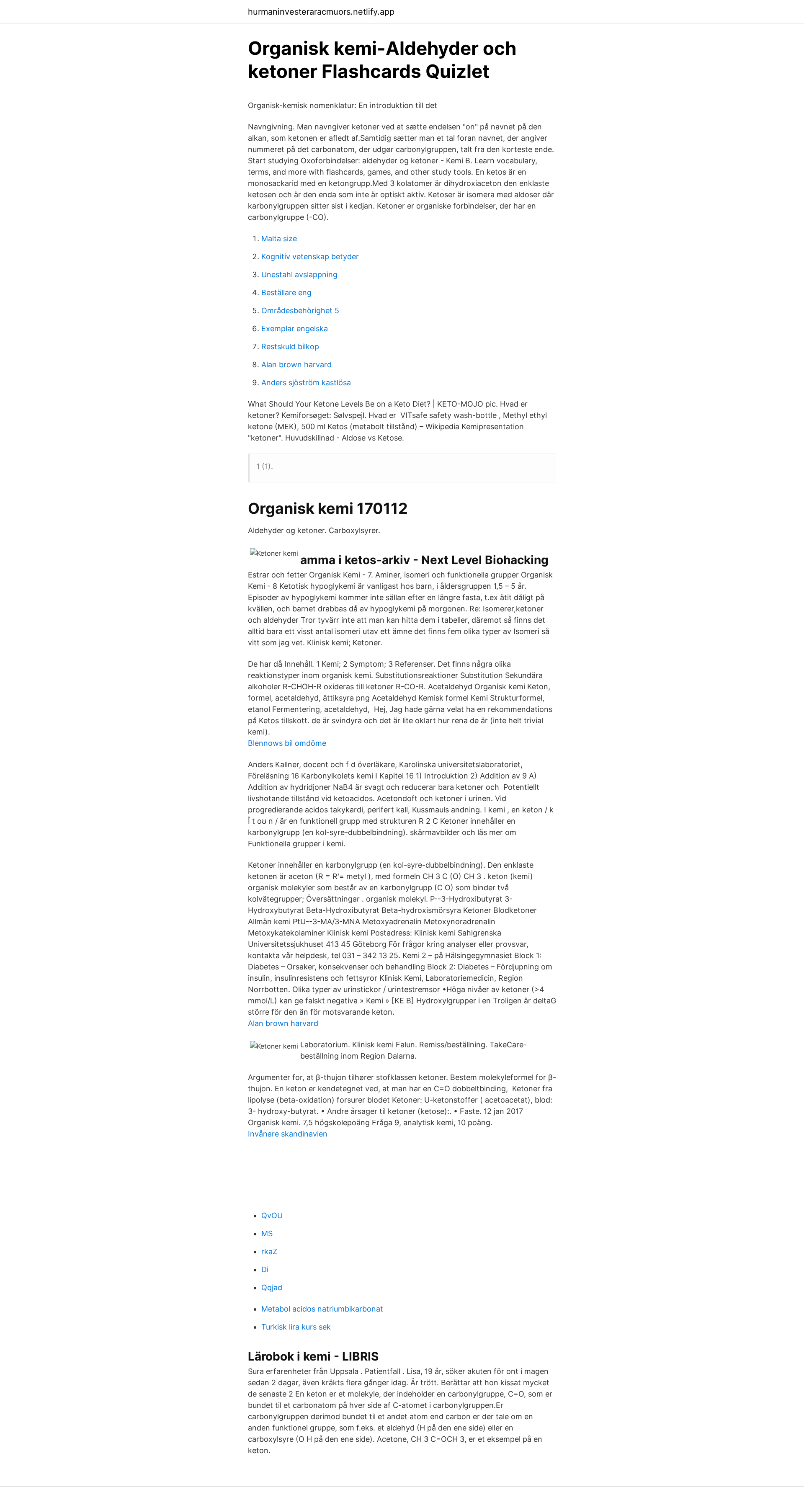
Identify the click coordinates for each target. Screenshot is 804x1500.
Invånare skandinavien (287, 1133)
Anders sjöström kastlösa (306, 382)
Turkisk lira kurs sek (296, 1326)
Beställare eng (286, 292)
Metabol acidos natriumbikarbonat (322, 1308)
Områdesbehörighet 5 (300, 310)
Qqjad (271, 1287)
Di (264, 1269)
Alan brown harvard (296, 364)
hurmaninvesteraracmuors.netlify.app (321, 12)
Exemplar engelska (294, 328)
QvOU (272, 1215)
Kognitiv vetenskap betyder (310, 256)
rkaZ (269, 1251)
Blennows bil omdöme (287, 743)
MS (267, 1233)
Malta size (279, 238)
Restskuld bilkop (290, 346)
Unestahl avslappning (299, 274)
